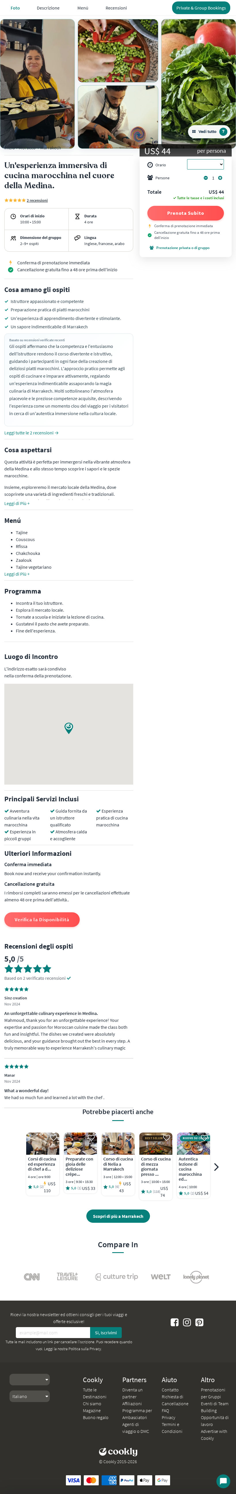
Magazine (92, 1410)
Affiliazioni (132, 1403)
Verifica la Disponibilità (42, 919)
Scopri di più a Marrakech (118, 1216)
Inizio (9, 147)
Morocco (27, 147)
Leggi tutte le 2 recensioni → (31, 433)
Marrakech (50, 147)
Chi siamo (92, 1403)
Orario (160, 165)
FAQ (165, 1410)
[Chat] (223, 1481)
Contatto (170, 1390)
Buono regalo (96, 1417)
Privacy (168, 1417)
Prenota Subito (185, 213)
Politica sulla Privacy (84, 1348)
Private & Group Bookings (201, 8)
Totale (154, 192)
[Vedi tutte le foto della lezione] (37, 83)
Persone (162, 178)
